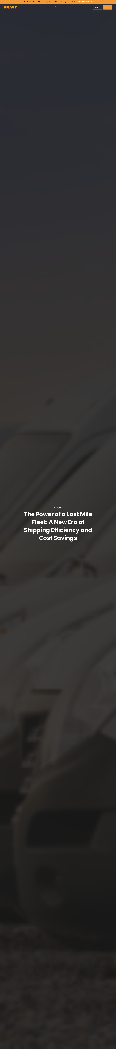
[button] (27, 7)
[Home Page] (10, 7)
